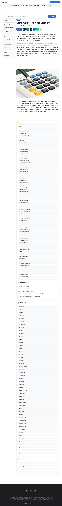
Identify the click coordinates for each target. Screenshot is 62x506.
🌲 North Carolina (22, 402)
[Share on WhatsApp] (37, 29)
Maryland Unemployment (24, 191)
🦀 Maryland (21, 363)
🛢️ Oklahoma (21, 411)
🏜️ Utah (20, 435)
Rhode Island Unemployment (24, 227)
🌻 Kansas (21, 351)
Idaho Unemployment (23, 173)
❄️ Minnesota (22, 372)
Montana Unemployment (23, 202)
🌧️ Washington (22, 444)
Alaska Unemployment (23, 153)
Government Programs (8, 24)
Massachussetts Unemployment (25, 193)
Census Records (7, 31)
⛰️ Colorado (21, 321)
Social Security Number (23, 276)
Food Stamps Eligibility (23, 256)
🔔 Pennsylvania (22, 417)
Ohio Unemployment (23, 220)
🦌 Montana (21, 381)
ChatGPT (24, 29)
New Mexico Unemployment (24, 213)
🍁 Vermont (21, 438)
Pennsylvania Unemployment (24, 224)
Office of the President (8, 49)
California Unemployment (24, 160)
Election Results (7, 39)
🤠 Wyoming (21, 453)
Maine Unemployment (23, 189)
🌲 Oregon (21, 414)
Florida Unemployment (23, 171)
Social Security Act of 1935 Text (25, 135)
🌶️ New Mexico (22, 396)
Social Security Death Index (24, 272)
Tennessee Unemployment (24, 231)
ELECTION (20, 10)
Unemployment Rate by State (8, 28)
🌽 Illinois (21, 342)
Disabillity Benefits (7, 44)
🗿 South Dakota (22, 426)
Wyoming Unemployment (24, 249)
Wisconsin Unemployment (24, 247)
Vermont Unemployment (23, 238)
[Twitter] (31, 491)
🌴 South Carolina (23, 423)
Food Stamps (21, 251)
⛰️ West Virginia (22, 447)
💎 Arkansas (21, 315)
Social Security (7, 34)
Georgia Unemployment (23, 169)
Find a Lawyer (22, 466)
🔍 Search (51, 16)
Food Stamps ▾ (29, 5)
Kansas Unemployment (23, 182)
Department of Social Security (24, 261)
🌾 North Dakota (22, 405)
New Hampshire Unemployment (25, 209)
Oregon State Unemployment (24, 222)
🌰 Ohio (20, 408)
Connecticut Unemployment (24, 162)
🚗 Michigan (21, 369)
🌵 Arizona (21, 312)
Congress (6, 42)
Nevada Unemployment (23, 207)
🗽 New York (21, 399)
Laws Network (21, 25)
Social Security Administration (24, 263)
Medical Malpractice (23, 469)
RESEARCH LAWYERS (55, 2)
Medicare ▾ (36, 5)
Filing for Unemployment (23, 144)
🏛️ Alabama (21, 306)
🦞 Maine (21, 360)
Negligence (21, 471)
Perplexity (27, 29)
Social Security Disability (23, 274)
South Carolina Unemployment (24, 229)
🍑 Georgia (21, 333)
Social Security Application (24, 265)
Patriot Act (21, 137)
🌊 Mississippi (22, 375)
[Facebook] (27, 491)
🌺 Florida (21, 330)
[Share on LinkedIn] (34, 29)
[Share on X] (31, 29)
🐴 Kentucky (21, 354)
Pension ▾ (49, 5)
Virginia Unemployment (23, 240)
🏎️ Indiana (21, 345)
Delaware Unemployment (24, 167)
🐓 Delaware (21, 327)
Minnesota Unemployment (24, 198)
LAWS (2, 10)
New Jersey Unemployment (24, 211)
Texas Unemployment (23, 233)
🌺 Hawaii (21, 336)
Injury (18, 19)
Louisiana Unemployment (24, 187)
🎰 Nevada (21, 387)
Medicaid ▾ (43, 5)
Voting (5, 52)
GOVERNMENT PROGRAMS (11, 10)
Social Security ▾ (15, 5)
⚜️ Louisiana (21, 357)
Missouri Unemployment (23, 200)
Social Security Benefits (23, 267)
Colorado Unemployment (24, 164)
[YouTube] (35, 491)
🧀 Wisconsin (22, 450)
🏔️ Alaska (21, 309)
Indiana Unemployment (23, 178)
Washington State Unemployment (25, 242)
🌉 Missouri (21, 378)
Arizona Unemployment (23, 158)
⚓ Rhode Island (22, 420)
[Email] (40, 29)
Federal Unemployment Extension (25, 147)
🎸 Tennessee (22, 429)
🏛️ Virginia (21, 441)
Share (20, 29)
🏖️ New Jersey (22, 393)
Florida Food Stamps (23, 254)
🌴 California (21, 318)
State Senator (7, 47)
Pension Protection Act (23, 131)
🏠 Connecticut (22, 324)
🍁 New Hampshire (23, 390)
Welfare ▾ (23, 5)
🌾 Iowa (20, 348)
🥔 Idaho (21, 339)
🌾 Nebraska (21, 384)
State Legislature (7, 36)
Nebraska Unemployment (24, 204)
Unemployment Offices (23, 142)
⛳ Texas (21, 432)
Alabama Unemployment (23, 151)
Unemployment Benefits (23, 149)
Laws (20, 126)
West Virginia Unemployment (24, 244)
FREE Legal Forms (22, 463)
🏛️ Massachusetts (23, 366)
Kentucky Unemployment (24, 184)
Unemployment (7, 55)
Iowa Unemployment (23, 180)
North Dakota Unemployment (24, 218)
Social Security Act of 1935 (24, 133)
